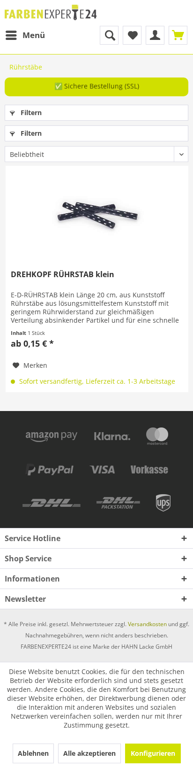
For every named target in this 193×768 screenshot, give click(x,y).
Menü (33, 35)
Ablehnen (33, 753)
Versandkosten (147, 624)
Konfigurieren (153, 753)
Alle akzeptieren (89, 753)
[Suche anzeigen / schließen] (109, 35)
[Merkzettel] (132, 35)
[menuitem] (25, 35)
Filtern (30, 112)
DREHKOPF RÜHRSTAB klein (62, 274)
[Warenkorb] (178, 35)
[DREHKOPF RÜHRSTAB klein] (97, 213)
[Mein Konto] (155, 35)
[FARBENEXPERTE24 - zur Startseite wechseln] (50, 13)
